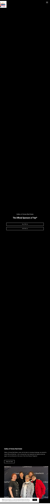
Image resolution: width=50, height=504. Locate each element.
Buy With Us (25, 224)
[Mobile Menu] (47, 3)
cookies (12, 499)
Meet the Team (9, 461)
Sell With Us (25, 228)
